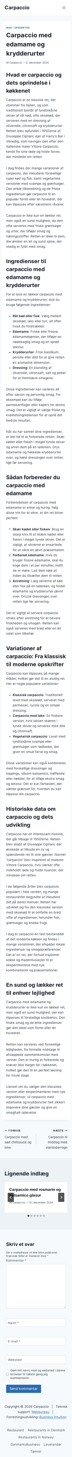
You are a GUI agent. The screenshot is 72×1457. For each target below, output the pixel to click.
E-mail (14, 1341)
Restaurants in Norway (36, 1437)
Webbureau (40, 1412)
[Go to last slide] (11, 1197)
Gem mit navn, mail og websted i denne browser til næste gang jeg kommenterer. (37, 1374)
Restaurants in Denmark (46, 1430)
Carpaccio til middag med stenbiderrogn (56, 1139)
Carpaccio (15, 62)
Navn (13, 1323)
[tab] (28, 1216)
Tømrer (36, 1451)
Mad (9, 27)
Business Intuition (52, 1417)
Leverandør (52, 1444)
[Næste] (61, 1197)
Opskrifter (22, 27)
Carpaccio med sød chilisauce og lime (18, 1139)
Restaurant (15, 1430)
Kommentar (16, 1260)
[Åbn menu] (63, 7)
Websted (15, 1360)
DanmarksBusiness (25, 1444)
